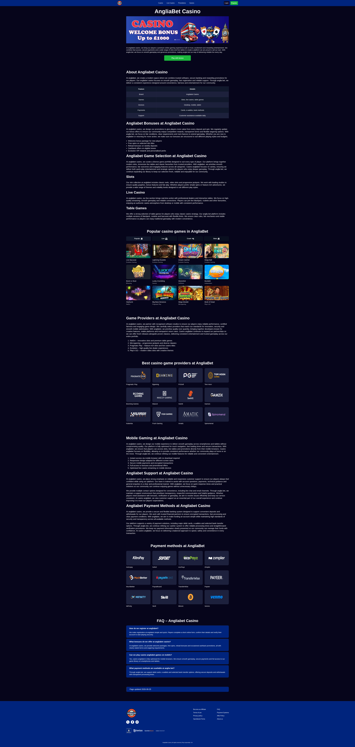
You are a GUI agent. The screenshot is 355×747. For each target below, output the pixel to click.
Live (163, 238)
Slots (215, 238)
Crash (189, 238)
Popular (137, 238)
